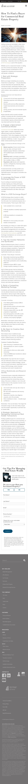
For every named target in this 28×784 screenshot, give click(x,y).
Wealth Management (7, 571)
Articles (4, 634)
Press (4, 604)
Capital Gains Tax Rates (8, 641)
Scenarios (5, 581)
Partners (5, 612)
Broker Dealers (6, 618)
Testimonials (5, 601)
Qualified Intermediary (7, 664)
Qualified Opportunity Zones (9, 667)
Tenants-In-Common (7, 658)
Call (19, 1)
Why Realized (6, 568)
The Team (5, 595)
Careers (4, 607)
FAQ (4, 598)
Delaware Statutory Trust (8, 654)
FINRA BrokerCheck (10, 1)
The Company (6, 592)
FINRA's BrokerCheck (12, 737)
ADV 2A (4, 710)
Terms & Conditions (7, 700)
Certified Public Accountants (9, 624)
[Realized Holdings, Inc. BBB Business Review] (18, 674)
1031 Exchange (6, 62)
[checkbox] (14, 489)
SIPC (15, 733)
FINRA (12, 733)
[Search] (24, 560)
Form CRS (5, 707)
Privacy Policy (6, 703)
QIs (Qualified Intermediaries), (9, 233)
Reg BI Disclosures (7, 713)
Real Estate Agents (7, 621)
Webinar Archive (6, 649)
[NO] (19, 489)
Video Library (6, 646)
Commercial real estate (7, 129)
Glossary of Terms (7, 638)
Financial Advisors (7, 615)
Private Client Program (8, 584)
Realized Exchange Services (9, 587)
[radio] (8, 490)
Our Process (5, 578)
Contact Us (5, 672)
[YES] (8, 489)
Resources (5, 629)
